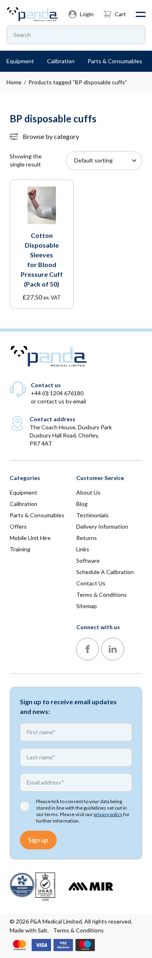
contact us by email (61, 401)
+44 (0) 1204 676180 (57, 393)
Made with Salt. (29, 930)
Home (13, 82)
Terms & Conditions (78, 930)
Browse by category (51, 136)
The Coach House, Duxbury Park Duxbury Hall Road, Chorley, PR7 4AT (71, 435)
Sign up (38, 840)
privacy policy (108, 814)
